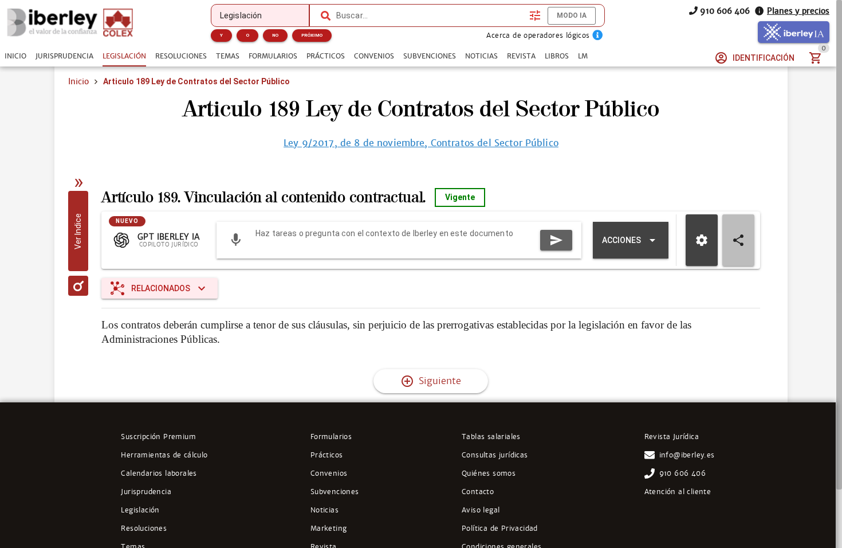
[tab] (15, 56)
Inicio (78, 81)
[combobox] (430, 15)
